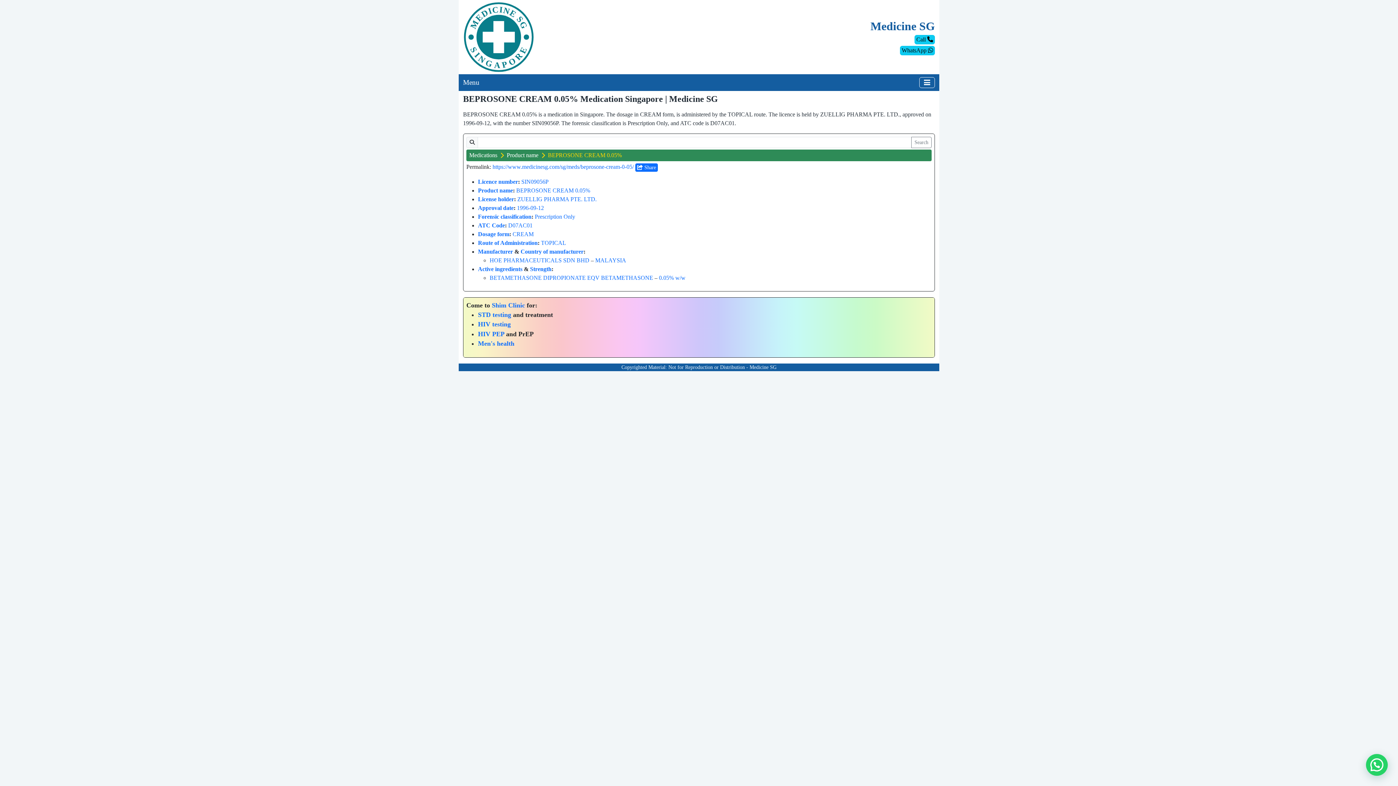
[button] (1377, 765)
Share (649, 167)
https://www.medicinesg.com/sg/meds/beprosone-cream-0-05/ (563, 167)
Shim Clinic (508, 305)
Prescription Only (555, 217)
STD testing (494, 314)
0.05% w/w (672, 278)
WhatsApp (915, 50)
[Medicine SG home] (498, 36)
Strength (541, 269)
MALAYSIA (610, 260)
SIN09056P (535, 182)
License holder (496, 199)
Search (921, 142)
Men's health (496, 343)
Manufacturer (495, 252)
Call (921, 39)
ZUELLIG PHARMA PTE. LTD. (557, 199)
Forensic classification (505, 217)
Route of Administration (508, 243)
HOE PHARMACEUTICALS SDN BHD (539, 260)
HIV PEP (491, 334)
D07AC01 (520, 225)
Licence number (498, 182)
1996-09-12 (530, 208)
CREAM (523, 234)
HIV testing (494, 324)
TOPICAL (553, 243)
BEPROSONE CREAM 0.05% (553, 190)
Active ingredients (500, 269)
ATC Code (491, 225)
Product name (522, 155)
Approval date (496, 208)
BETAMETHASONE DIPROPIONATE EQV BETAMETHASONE (571, 278)
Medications (483, 155)
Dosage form (493, 234)
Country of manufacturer (552, 252)
